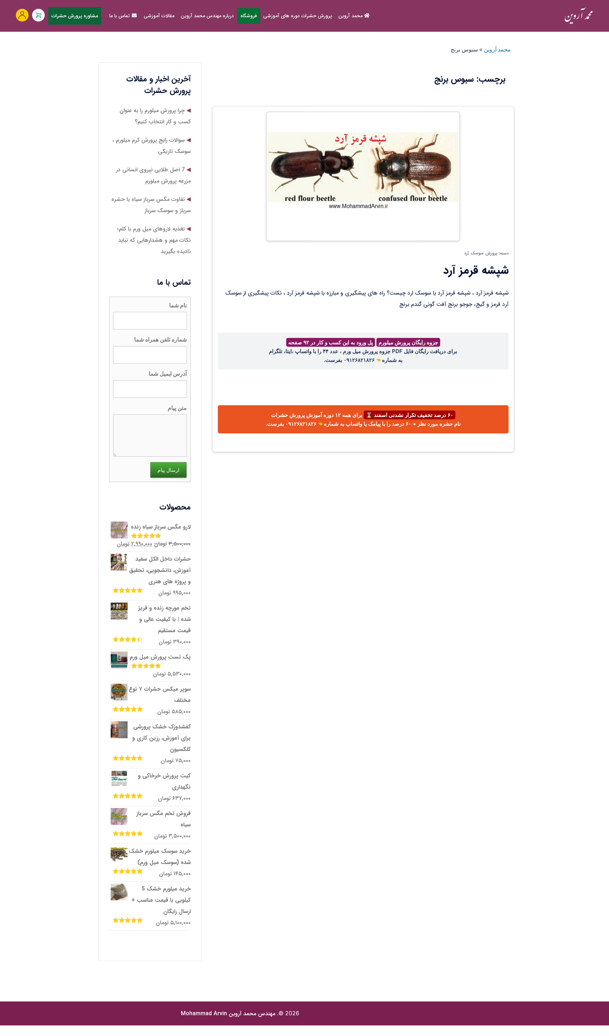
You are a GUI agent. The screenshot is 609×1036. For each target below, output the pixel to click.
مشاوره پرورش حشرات (74, 16)
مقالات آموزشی (159, 16)
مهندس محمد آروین (228, 1013)
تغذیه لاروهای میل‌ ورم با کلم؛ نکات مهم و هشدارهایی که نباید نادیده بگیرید (154, 240)
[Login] (22, 15)
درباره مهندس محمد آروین (207, 16)
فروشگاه (248, 16)
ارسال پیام (168, 470)
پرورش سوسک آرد (480, 253)
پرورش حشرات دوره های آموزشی (297, 16)
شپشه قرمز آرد (476, 270)
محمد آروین (351, 16)
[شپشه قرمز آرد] (363, 176)
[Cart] (38, 15)
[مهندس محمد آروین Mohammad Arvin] (578, 15)
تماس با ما (120, 16)
